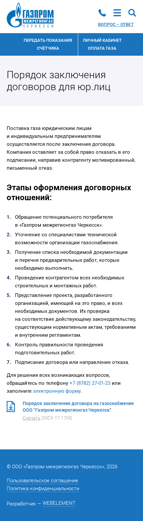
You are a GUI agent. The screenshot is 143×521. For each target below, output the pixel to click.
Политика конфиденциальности (43, 489)
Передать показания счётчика (48, 44)
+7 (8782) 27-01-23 (90, 383)
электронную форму (57, 391)
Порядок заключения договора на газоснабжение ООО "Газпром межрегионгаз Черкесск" (78, 411)
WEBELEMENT (59, 503)
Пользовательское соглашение (42, 481)
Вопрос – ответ (116, 24)
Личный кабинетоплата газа (102, 44)
